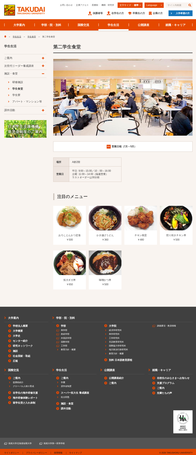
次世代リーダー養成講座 (19, 65)
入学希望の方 (183, 13)
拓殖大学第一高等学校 (54, 443)
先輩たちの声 (164, 393)
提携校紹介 (18, 382)
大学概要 (18, 330)
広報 (15, 360)
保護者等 (98, 13)
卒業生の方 (139, 13)
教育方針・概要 (68, 349)
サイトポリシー (11, 453)
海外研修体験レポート (25, 397)
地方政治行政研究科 (118, 349)
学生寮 (16, 94)
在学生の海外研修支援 (25, 392)
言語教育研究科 (116, 342)
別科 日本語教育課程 (120, 360)
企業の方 (158, 13)
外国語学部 (66, 338)
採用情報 (58, 453)
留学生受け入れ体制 (24, 402)
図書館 (95, 5)
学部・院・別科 (51, 24)
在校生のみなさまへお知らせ (173, 378)
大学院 (112, 325)
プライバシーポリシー (36, 453)
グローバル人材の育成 (23, 386)
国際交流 (83, 24)
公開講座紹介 (116, 378)
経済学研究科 (115, 330)
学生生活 (113, 24)
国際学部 (65, 342)
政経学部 (65, 334)
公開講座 (143, 24)
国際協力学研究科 (117, 346)
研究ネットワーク (23, 345)
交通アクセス (82, 5)
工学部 (64, 346)
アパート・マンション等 (27, 101)
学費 (63, 382)
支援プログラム (165, 383)
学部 (63, 325)
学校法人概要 (20, 325)
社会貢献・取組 (21, 355)
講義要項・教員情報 (166, 326)
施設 (15, 350)
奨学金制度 (66, 386)
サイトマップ (75, 453)
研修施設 (17, 82)
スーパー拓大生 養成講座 (75, 392)
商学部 (64, 330)
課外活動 (9, 110)
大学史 (16, 335)
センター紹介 (20, 340)
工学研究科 (114, 338)
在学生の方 (117, 13)
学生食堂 (31, 36)
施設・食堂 (11, 73)
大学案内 (19, 24)
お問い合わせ (66, 5)
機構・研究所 (107, 5)
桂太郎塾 (65, 397)
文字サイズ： (129, 5)
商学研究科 (114, 334)
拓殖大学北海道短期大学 (20, 443)
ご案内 (8, 57)
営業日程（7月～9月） (124, 146)
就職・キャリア (175, 24)
